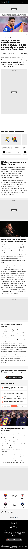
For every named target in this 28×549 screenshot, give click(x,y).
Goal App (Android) (21, 532)
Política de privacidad (7, 532)
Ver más (14, 406)
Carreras (14, 532)
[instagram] (14, 527)
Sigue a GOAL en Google (15, 377)
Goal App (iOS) (9, 533)
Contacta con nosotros (9, 530)
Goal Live (15, 533)
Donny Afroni (4, 34)
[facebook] (11, 527)
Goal (7, 545)
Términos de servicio (19, 530)
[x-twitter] (17, 527)
